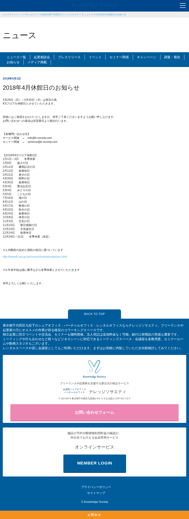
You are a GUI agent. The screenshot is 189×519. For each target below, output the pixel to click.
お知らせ (13, 62)
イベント (95, 57)
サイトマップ (96, 493)
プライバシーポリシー (96, 487)
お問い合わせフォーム (94, 412)
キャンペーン (146, 57)
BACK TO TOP (94, 314)
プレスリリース (69, 57)
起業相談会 (42, 57)
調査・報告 (172, 57)
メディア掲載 (37, 62)
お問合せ (94, 514)
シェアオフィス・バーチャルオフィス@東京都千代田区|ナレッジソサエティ (41, 14)
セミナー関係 (119, 57)
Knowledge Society (96, 502)
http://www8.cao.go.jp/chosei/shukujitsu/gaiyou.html (35, 256)
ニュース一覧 (16, 57)
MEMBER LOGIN (94, 463)
